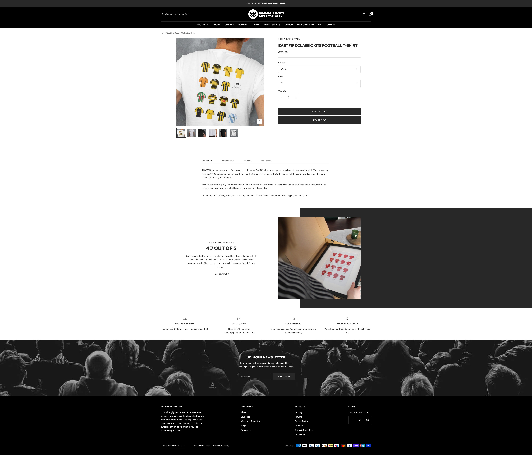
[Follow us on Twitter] (360, 420)
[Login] (364, 14)
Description (207, 161)
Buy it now (319, 120)
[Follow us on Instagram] (367, 420)
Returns (298, 417)
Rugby (216, 24)
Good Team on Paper (289, 39)
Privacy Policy (301, 421)
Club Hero (245, 417)
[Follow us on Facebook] (352, 420)
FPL (320, 24)
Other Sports (272, 24)
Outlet (331, 24)
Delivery (247, 161)
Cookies (299, 426)
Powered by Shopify (221, 446)
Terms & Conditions (304, 430)
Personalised (305, 24)
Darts (256, 24)
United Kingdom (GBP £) (172, 446)
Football (202, 24)
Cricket (229, 24)
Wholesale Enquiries (250, 421)
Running (243, 24)
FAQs (243, 426)
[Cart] (370, 14)
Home (163, 33)
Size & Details (228, 161)
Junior (289, 24)
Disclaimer (266, 161)
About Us (245, 412)
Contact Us (246, 430)
